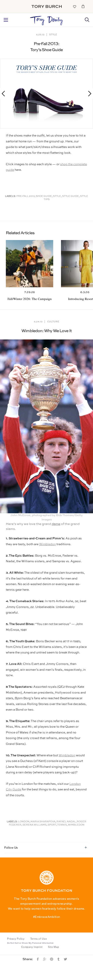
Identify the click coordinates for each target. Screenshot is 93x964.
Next (87, 93)
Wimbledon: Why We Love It (46, 331)
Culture (53, 321)
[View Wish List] (74, 6)
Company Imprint (31, 946)
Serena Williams (34, 825)
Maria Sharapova (42, 822)
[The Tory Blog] (46, 19)
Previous (5, 93)
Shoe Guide (44, 196)
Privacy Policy (16, 938)
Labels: (10, 196)
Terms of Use (38, 938)
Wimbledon (47, 544)
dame (56, 524)
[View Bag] (83, 6)
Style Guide (70, 196)
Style (53, 34)
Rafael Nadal (66, 822)
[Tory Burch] (47, 6)
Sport (52, 825)
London (23, 822)
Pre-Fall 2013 (25, 196)
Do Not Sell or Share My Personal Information (30, 943)
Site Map (53, 946)
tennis (62, 825)
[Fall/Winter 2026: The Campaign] (29, 263)
